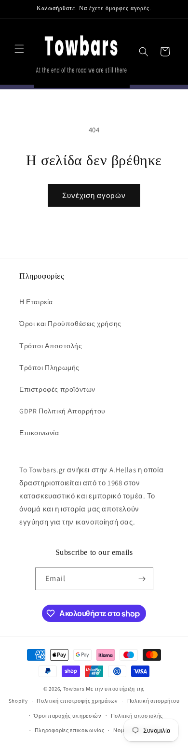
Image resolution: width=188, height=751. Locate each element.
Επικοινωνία (39, 432)
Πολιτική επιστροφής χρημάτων (77, 700)
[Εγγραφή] (142, 578)
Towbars (74, 688)
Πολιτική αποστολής (137, 715)
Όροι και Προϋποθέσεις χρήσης (70, 323)
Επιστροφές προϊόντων (57, 389)
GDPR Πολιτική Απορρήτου (62, 411)
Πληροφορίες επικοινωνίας (70, 730)
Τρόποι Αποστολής (50, 345)
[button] (19, 48)
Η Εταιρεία (36, 302)
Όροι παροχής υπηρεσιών (67, 715)
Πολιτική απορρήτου (153, 700)
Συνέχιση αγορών (94, 195)
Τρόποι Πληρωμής (49, 367)
